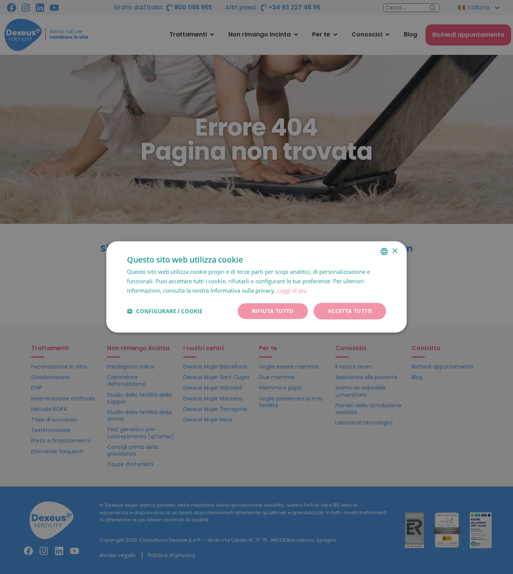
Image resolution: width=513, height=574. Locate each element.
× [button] (394, 251)
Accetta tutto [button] (350, 310)
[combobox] (384, 251)
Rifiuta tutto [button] (273, 310)
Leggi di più (292, 290)
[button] (164, 311)
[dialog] (256, 286)
